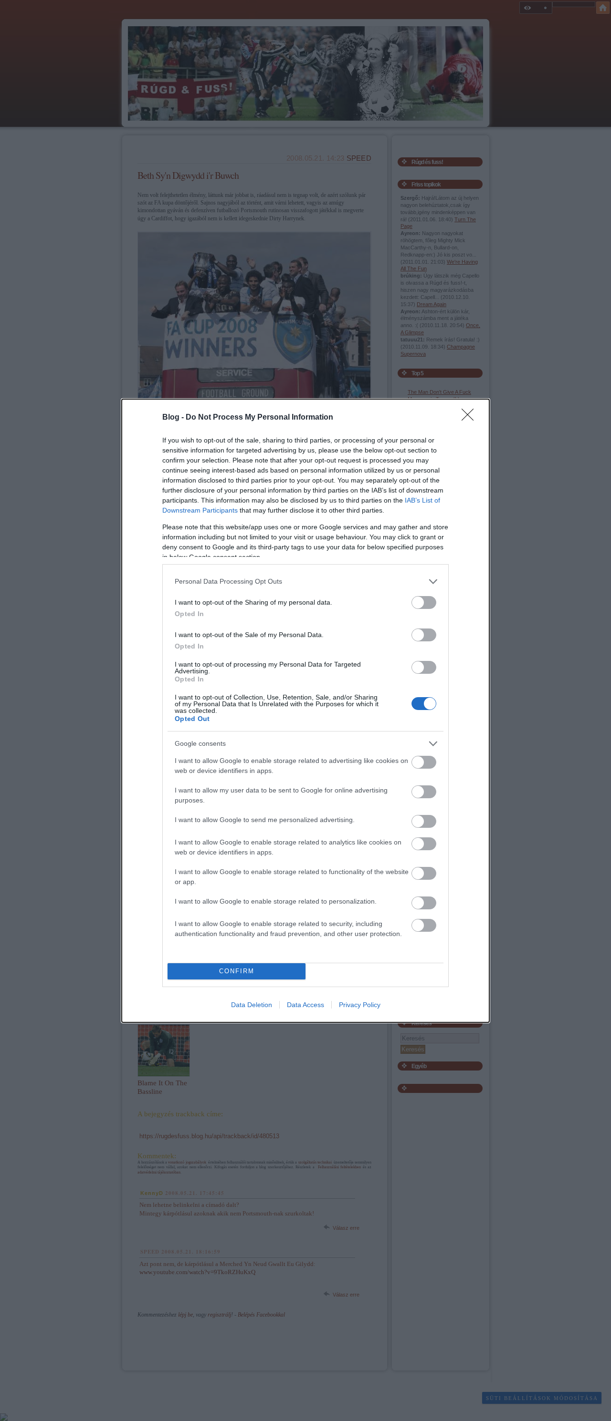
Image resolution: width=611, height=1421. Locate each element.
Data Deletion (251, 1005)
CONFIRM (236, 971)
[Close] (471, 418)
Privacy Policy (359, 1005)
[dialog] (305, 710)
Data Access (305, 1005)
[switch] (423, 602)
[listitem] (305, 582)
